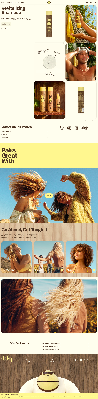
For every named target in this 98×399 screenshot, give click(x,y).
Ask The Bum (53, 360)
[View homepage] (49, 2)
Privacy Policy (94, 396)
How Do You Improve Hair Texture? (50, 349)
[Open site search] (95, 2)
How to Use (4, 134)
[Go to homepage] (6, 359)
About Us (28, 360)
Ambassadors (29, 363)
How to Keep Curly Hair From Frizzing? (51, 346)
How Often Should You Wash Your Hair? (51, 343)
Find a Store (52, 361)
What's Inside (4, 137)
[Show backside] (29, 270)
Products (28, 361)
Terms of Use (87, 396)
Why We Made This (6, 131)
